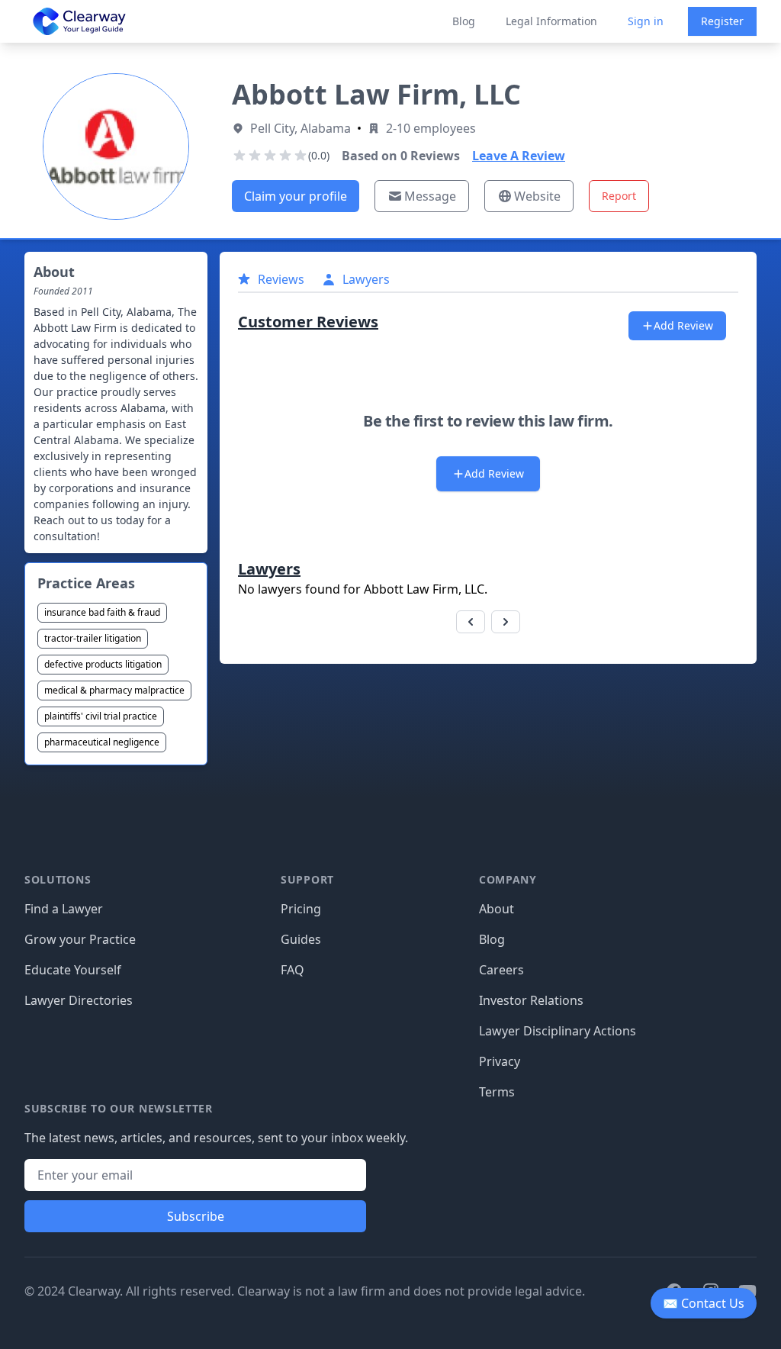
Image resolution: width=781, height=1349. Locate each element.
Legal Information (551, 21)
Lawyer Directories (78, 1000)
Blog (463, 21)
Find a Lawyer (63, 908)
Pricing (301, 908)
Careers (501, 969)
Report (619, 195)
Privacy (499, 1061)
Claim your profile (295, 196)
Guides (301, 939)
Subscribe (195, 1216)
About (496, 908)
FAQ (292, 969)
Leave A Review (518, 155)
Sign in (646, 21)
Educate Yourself (72, 969)
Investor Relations (531, 1000)
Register (722, 21)
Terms (497, 1091)
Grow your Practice (80, 939)
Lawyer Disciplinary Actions (557, 1030)
